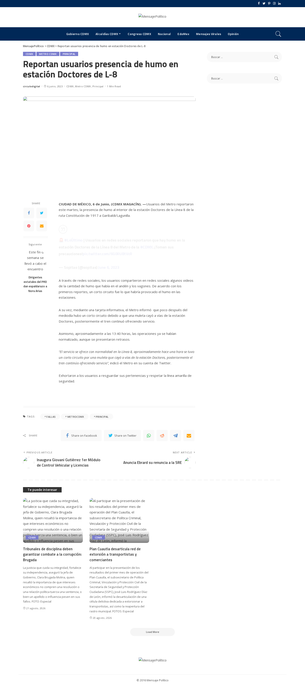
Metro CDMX (47, 54)
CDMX (29, 54)
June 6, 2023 (108, 267)
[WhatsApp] (148, 435)
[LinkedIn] (279, 3)
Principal (69, 54)
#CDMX (146, 247)
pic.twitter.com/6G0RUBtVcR (107, 254)
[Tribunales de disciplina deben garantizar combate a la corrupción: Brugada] (53, 520)
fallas (51, 416)
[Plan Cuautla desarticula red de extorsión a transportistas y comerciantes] (119, 520)
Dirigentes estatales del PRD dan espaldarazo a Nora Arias (35, 284)
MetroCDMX (75, 416)
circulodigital (31, 86)
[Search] (278, 34)
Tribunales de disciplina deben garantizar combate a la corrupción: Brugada (52, 554)
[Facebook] (258, 3)
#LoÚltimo (73, 240)
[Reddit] (162, 435)
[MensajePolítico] (152, 17)
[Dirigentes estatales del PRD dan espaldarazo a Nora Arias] (35, 261)
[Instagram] (274, 3)
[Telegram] (175, 435)
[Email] (41, 226)
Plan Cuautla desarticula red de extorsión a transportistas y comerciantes (115, 554)
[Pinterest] (269, 3)
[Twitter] (264, 3)
